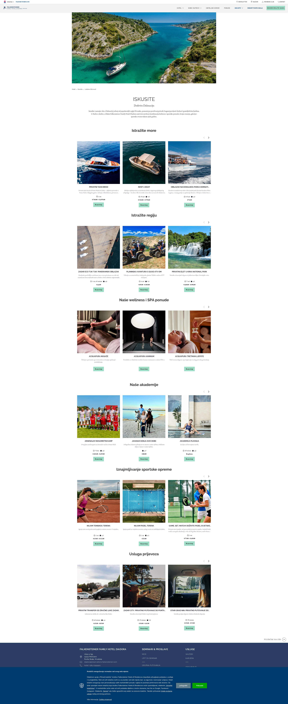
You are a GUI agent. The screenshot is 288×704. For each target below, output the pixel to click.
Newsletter (242, 2)
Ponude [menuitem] (227, 8)
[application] (144, 685)
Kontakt (282, 2)
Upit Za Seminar (149, 658)
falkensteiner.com (22, 2)
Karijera (190, 658)
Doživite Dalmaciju (144, 105)
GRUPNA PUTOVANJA (151, 665)
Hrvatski (9, 2)
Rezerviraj (98, 205)
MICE (144, 654)
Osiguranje (191, 667)
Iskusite (80, 89)
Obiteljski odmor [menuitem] (212, 8)
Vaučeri (255, 2)
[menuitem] (255, 8)
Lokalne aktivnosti (90, 89)
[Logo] (15, 8)
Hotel (73, 89)
